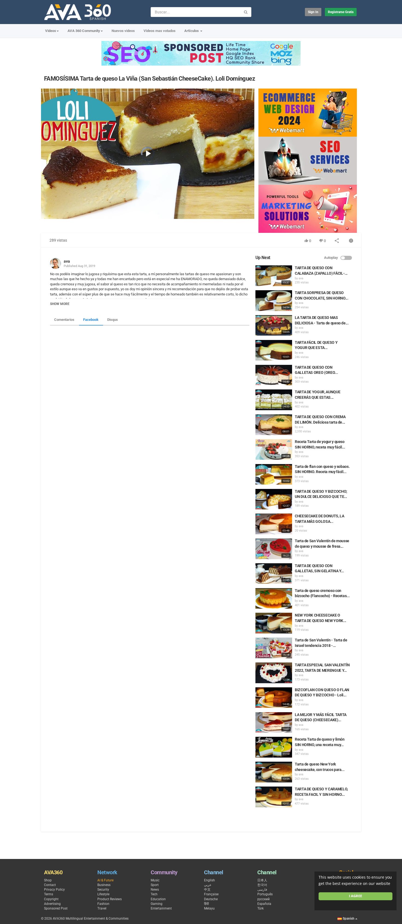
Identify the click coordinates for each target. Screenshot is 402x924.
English (209, 880)
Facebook (90, 320)
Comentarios (64, 320)
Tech (154, 894)
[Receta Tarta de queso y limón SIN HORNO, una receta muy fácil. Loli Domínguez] (273, 747)
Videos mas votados (160, 31)
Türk (260, 908)
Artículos (192, 31)
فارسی (262, 889)
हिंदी (206, 904)
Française (211, 894)
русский (263, 899)
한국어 (262, 885)
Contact (50, 885)
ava (67, 261)
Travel (101, 908)
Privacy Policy (54, 889)
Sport (155, 885)
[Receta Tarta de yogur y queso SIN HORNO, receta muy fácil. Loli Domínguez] (273, 449)
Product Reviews (109, 899)
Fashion (103, 904)
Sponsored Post (56, 908)
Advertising (52, 904)
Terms (48, 894)
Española (264, 904)
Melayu (209, 908)
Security (103, 889)
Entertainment (161, 908)
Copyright (51, 899)
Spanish (348, 918)
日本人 (262, 880)
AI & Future (105, 880)
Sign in (313, 12)
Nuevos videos (123, 31)
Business (103, 885)
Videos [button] (50, 31)
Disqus (112, 320)
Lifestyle (103, 894)
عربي (207, 885)
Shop (48, 880)
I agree (355, 896)
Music (155, 880)
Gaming (156, 904)
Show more (59, 304)
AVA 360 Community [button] (84, 31)
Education (158, 899)
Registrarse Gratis (341, 12)
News (155, 889)
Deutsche (211, 899)
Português (265, 894)
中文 (207, 889)
